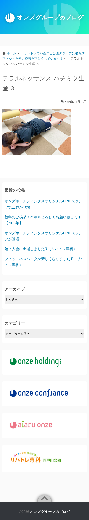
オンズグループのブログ (50, 512)
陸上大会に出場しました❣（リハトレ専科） (41, 249)
